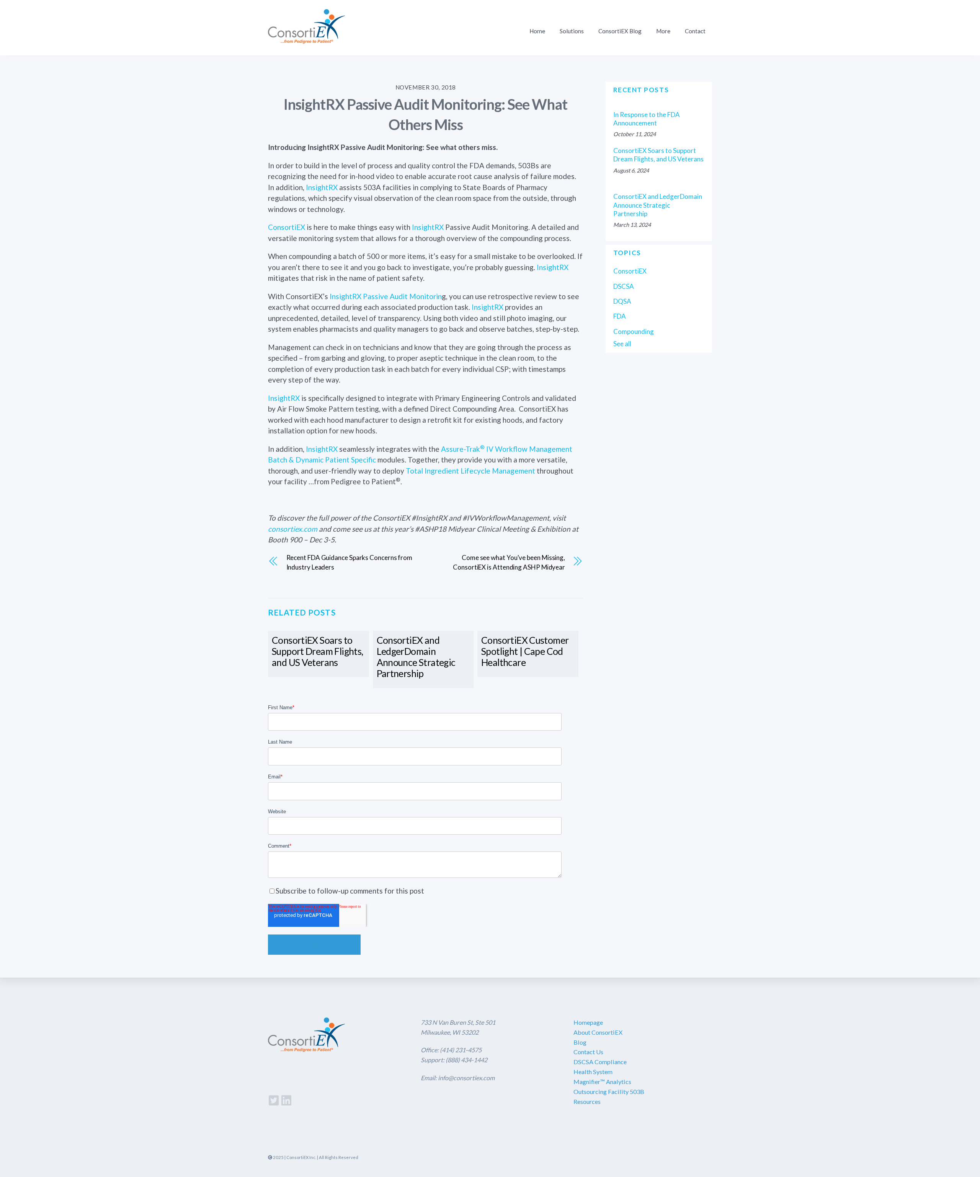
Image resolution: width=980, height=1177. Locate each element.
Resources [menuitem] (587, 1101)
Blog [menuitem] (579, 1042)
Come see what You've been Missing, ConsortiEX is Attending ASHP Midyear (509, 562)
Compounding (633, 331)
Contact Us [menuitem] (588, 1051)
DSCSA (623, 286)
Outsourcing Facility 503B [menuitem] (608, 1091)
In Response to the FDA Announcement (646, 119)
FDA (619, 316)
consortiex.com (292, 528)
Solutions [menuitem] (572, 31)
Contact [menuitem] (695, 31)
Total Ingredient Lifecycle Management (470, 470)
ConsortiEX (286, 227)
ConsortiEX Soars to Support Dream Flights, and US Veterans (317, 651)
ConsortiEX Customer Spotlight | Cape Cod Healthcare (524, 651)
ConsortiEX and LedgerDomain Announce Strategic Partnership (416, 657)
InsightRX (322, 187)
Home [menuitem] (537, 31)
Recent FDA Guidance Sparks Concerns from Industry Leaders (349, 562)
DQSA (622, 301)
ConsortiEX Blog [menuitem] (620, 31)
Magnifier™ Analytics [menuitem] (602, 1081)
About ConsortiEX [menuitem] (597, 1032)
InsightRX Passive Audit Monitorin (386, 296)
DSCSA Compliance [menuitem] (600, 1061)
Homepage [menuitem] (588, 1022)
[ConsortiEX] (306, 38)
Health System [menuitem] (592, 1071)
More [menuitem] (663, 31)
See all (622, 344)
